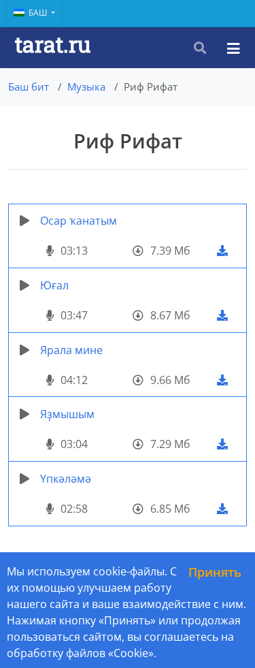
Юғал (54, 285)
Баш (39, 12)
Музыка (86, 86)
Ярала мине (71, 350)
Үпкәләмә (65, 478)
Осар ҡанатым (78, 220)
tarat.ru (52, 44)
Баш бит (28, 86)
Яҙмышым (67, 414)
